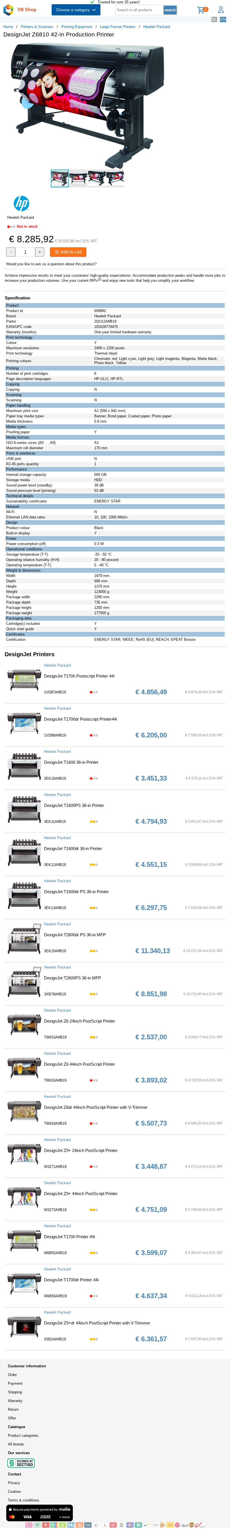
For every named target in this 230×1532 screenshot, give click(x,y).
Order (12, 1375)
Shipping (15, 1392)
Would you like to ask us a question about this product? (51, 264)
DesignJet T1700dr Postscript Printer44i (80, 719)
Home (8, 27)
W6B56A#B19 (55, 1296)
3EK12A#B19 (55, 865)
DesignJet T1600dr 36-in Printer (73, 848)
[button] (166, 47)
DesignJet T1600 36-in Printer (71, 762)
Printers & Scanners (37, 27)
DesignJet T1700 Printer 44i (69, 1236)
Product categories (23, 1435)
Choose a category (74, 10)
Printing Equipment (76, 27)
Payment (15, 1383)
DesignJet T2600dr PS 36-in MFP (75, 934)
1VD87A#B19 (55, 692)
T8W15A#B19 (55, 1037)
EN (223, 19)
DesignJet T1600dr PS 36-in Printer (76, 891)
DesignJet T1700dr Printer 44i (71, 1279)
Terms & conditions (23, 1500)
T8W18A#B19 (55, 1123)
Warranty (15, 1401)
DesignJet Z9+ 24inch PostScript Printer (81, 1150)
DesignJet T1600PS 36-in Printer (74, 805)
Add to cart (70, 252)
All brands (16, 1444)
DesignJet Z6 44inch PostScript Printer (79, 1064)
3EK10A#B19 (55, 778)
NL (214, 19)
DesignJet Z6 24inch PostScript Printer (79, 1021)
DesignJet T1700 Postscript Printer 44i (79, 676)
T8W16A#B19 (55, 1080)
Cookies (14, 1491)
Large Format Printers (117, 27)
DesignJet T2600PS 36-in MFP (72, 977)
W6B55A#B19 (55, 1253)
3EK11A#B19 (55, 821)
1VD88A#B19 (55, 735)
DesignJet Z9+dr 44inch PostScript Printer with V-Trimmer (97, 1323)
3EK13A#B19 (55, 908)
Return (13, 1409)
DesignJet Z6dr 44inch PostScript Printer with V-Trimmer (96, 1107)
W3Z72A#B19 (55, 1210)
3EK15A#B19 (55, 951)
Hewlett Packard (156, 27)
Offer (12, 1418)
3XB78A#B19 (55, 994)
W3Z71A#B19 (55, 1167)
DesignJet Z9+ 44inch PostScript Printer (81, 1193)
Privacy (14, 1483)
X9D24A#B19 (55, 1339)
